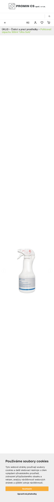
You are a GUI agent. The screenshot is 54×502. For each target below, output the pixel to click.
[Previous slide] (4, 271)
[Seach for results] (49, 16)
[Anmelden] (35, 22)
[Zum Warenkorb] (48, 22)
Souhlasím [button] (27, 489)
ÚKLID (5, 29)
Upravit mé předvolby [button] (27, 494)
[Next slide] (50, 271)
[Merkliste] (42, 22)
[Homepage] (27, 6)
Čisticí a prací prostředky (24, 29)
